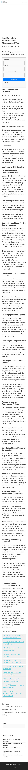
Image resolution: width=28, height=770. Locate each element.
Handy (6, 704)
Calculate (14, 79)
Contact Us (19, 764)
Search (4, 723)
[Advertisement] (14, 19)
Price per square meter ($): (9, 71)
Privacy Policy (9, 764)
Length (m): (6, 59)
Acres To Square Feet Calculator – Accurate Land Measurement (12, 693)
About (14, 764)
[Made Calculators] (4, 2)
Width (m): (5, 65)
